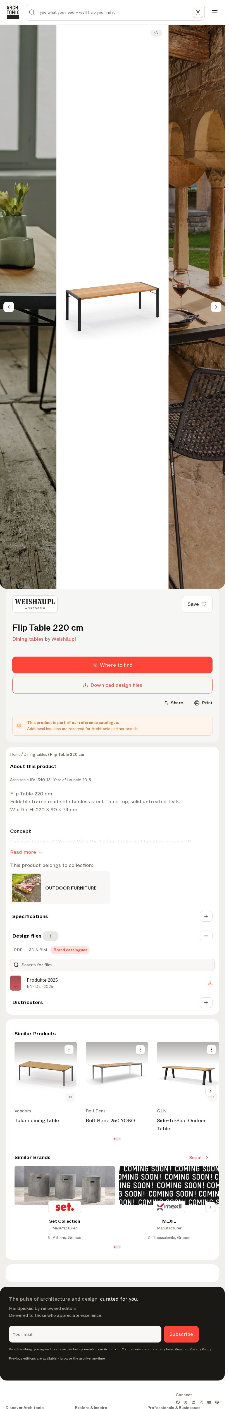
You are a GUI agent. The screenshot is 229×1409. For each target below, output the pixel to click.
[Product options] (69, 1049)
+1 (70, 1097)
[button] (114, 1138)
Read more (23, 852)
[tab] (18, 949)
